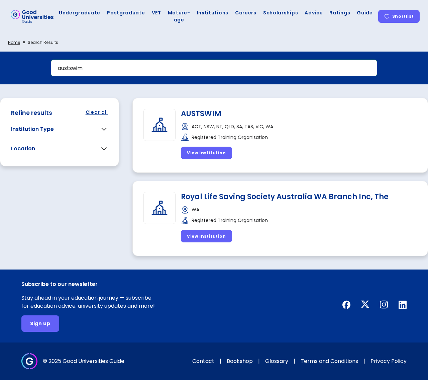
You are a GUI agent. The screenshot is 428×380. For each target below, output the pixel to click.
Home (14, 42)
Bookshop (240, 361)
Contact (203, 361)
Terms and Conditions (329, 361)
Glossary (276, 361)
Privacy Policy (388, 361)
